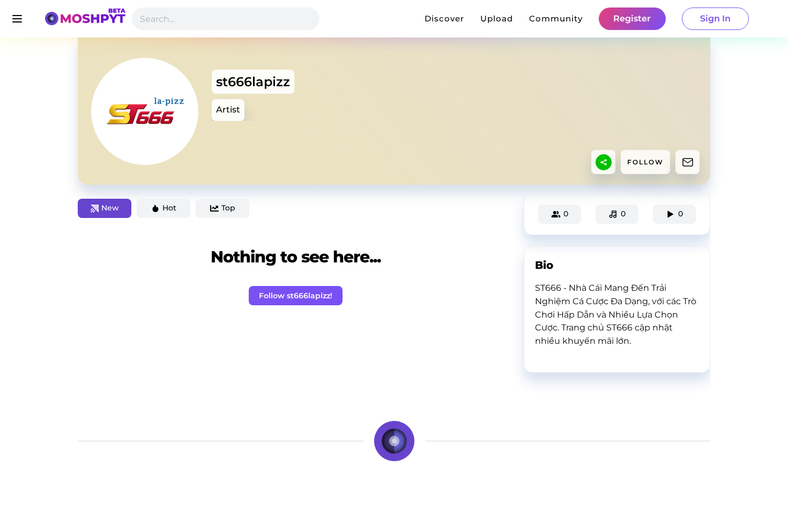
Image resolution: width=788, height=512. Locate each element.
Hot (169, 208)
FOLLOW (645, 162)
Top (228, 208)
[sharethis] (604, 162)
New (110, 208)
